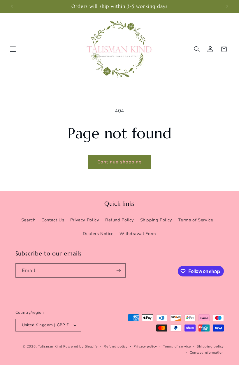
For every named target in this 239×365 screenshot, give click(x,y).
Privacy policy (145, 346)
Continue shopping (119, 162)
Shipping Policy (156, 220)
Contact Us (52, 220)
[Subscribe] (118, 270)
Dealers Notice (98, 234)
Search (28, 220)
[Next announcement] (227, 6)
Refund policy (116, 346)
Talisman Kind (50, 346)
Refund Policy (119, 220)
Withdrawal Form (137, 234)
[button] (13, 49)
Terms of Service (195, 220)
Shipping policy (210, 346)
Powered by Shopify (80, 346)
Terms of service (177, 346)
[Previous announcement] (11, 6)
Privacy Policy (84, 220)
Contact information (207, 352)
